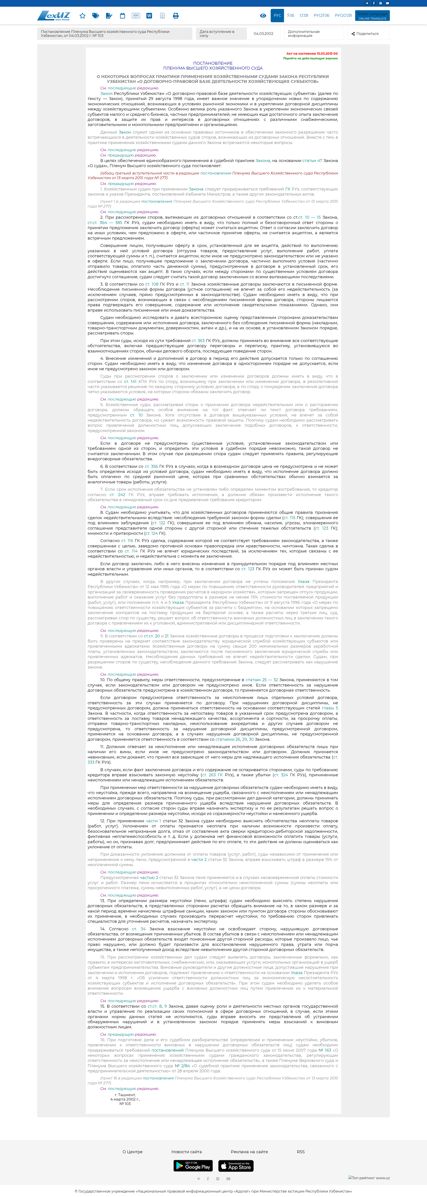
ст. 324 (281, 775)
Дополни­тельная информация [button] (304, 34)
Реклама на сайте (249, 1151)
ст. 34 (139, 929)
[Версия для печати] (176, 15)
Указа (304, 581)
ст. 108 (151, 284)
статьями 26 (228, 739)
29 (244, 739)
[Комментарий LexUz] (109, 15)
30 (251, 739)
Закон (106, 93)
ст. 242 (117, 494)
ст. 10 (136, 415)
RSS (301, 1151)
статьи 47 (312, 160)
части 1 (153, 821)
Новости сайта (186, 1151)
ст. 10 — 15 (309, 217)
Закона (263, 160)
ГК (287, 189)
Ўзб (290, 15)
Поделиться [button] (368, 34)
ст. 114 (131, 551)
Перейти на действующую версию (310, 58)
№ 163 (324, 1050)
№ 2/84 (183, 1065)
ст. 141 (130, 381)
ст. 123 (321, 528)
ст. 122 (158, 522)
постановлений (167, 1050)
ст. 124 (151, 533)
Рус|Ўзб (322, 15)
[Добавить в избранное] (82, 15)
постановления (216, 173)
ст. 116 (127, 540)
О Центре (133, 1151)
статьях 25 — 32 (262, 679)
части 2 (199, 859)
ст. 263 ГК (212, 775)
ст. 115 (289, 517)
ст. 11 (184, 284)
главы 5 (330, 708)
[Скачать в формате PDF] (162, 15)
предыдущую (121, 155)
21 (167, 636)
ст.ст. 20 (152, 636)
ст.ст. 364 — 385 (105, 222)
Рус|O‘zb (343, 15)
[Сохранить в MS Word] (149, 15)
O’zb (304, 15)
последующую (122, 88)
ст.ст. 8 (155, 1006)
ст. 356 (151, 466)
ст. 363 (198, 340)
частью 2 (149, 877)
